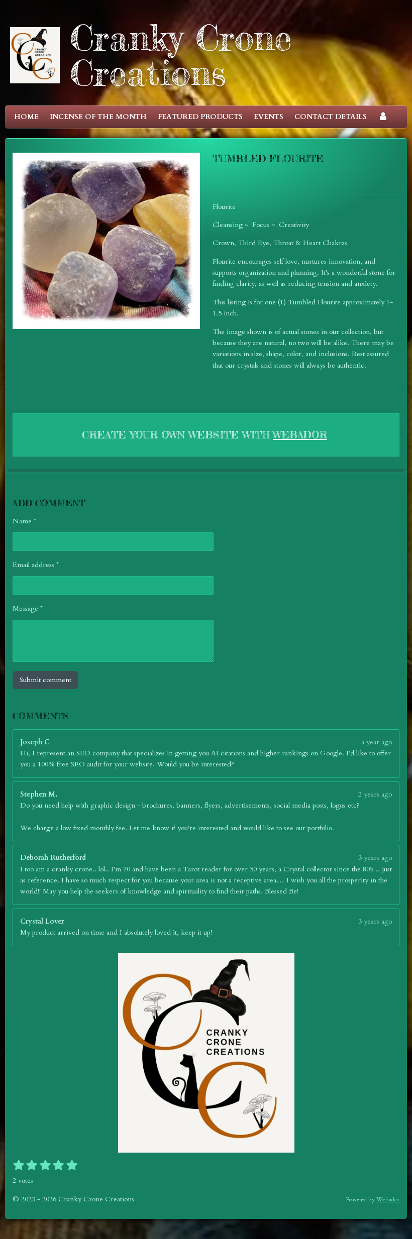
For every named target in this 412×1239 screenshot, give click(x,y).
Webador (300, 434)
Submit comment (45, 680)
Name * (24, 521)
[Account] (382, 117)
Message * (28, 608)
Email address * (36, 565)
